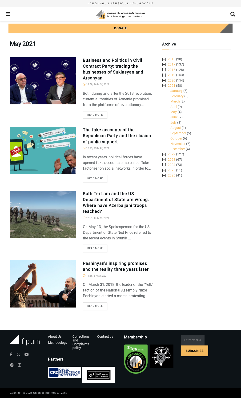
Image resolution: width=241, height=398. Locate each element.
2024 (171, 165)
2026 (171, 175)
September (178, 133)
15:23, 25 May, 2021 (97, 148)
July (173, 122)
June (174, 117)
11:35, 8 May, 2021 (96, 275)
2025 (171, 170)
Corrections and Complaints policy (80, 342)
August (175, 128)
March (175, 101)
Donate (120, 28)
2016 (171, 59)
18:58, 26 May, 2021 (97, 84)
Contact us (105, 336)
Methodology (57, 343)
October (176, 138)
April (173, 107)
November (177, 144)
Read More (95, 114)
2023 (171, 159)
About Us (54, 336)
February (177, 96)
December (177, 149)
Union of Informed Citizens (50, 392)
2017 (171, 64)
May (173, 112)
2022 (171, 154)
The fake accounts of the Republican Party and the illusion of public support (117, 135)
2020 (171, 80)
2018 (171, 70)
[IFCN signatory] (136, 359)
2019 (171, 75)
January (176, 91)
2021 (171, 85)
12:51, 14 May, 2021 (97, 218)
